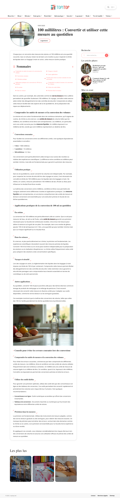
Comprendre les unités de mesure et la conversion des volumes (28, 72)
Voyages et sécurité (52, 71)
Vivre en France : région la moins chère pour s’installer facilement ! (95, 100)
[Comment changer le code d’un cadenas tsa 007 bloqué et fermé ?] (86, 80)
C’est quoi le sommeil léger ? (66, 467)
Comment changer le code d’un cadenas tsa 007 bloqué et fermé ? (101, 80)
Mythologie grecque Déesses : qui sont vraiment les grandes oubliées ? (99, 68)
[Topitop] (60, 7)
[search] (108, 7)
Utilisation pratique (22, 79)
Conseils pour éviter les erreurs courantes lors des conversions (58, 78)
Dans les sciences (21, 90)
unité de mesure (49, 219)
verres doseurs (57, 96)
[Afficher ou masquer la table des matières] (52, 67)
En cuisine (19, 87)
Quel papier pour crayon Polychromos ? (43, 467)
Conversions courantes (22, 76)
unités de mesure (46, 119)
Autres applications (53, 74)
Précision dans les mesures (54, 90)
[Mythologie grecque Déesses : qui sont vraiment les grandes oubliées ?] (86, 68)
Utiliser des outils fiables (54, 87)
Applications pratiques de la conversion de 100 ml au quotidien (28, 83)
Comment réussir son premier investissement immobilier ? (20, 467)
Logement (44, 41)
